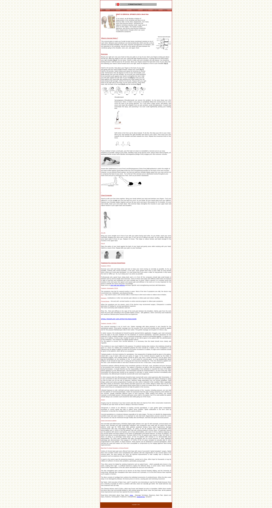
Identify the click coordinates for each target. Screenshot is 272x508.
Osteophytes (141, 497)
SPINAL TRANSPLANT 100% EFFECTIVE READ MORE (118, 319)
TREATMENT (134, 10)
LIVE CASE (156, 10)
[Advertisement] (159, 21)
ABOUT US (145, 10)
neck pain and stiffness (117, 285)
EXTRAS (165, 10)
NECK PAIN (113, 10)
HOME (104, 10)
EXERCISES (123, 10)
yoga (131, 495)
